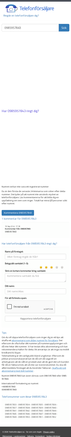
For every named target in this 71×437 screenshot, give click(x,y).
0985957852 (50, 416)
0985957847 (37, 413)
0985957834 (24, 404)
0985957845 (11, 413)
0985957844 (50, 410)
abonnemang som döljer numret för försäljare (35, 340)
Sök (64, 28)
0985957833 (11, 404)
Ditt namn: (10, 286)
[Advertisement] (35, 70)
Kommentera (18, 212)
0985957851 (37, 416)
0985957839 (37, 407)
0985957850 (24, 416)
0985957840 (50, 407)
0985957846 (24, 413)
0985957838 (24, 407)
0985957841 (11, 410)
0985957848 (50, 413)
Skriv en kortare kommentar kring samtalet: (25, 270)
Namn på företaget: (14, 251)
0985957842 (24, 410)
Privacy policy (48, 432)
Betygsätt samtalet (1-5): (16, 263)
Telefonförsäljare (36, 8)
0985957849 (11, 416)
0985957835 (37, 404)
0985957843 (17, 110)
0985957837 (11, 407)
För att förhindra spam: (16, 298)
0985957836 (50, 404)
